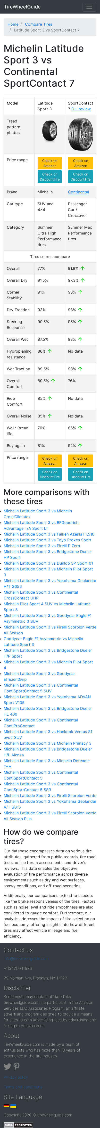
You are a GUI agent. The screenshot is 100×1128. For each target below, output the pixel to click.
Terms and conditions (23, 1086)
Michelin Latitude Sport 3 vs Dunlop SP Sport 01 (48, 563)
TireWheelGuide (22, 7)
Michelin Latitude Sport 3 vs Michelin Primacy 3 (48, 743)
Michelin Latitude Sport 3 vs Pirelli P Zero (42, 545)
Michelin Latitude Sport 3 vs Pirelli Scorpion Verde (50, 795)
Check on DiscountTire (50, 176)
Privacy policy (16, 1077)
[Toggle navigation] (89, 7)
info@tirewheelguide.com (26, 958)
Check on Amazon (49, 163)
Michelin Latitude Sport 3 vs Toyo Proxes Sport (48, 540)
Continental (78, 191)
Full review (81, 108)
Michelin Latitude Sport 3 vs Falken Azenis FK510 (49, 534)
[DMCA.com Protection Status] (18, 1124)
